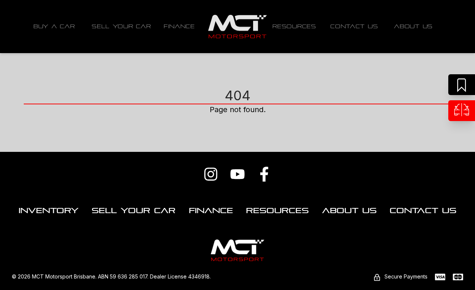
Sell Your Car (121, 26)
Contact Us (354, 26)
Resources (294, 26)
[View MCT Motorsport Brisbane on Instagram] (210, 174)
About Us (413, 26)
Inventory (49, 210)
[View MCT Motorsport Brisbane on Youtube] (237, 174)
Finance (179, 26)
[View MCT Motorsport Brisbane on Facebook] (264, 174)
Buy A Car (54, 26)
